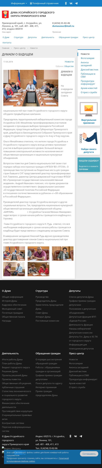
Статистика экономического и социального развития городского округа (16, 395)
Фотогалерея (87, 58)
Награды (6, 320)
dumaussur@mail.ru (63, 26)
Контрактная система (13, 423)
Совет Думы (42, 312)
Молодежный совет (12, 308)
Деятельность (47, 37)
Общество (69, 66)
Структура (18, 37)
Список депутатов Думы (81, 296)
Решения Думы (10, 371)
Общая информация (12, 296)
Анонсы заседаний (86, 64)
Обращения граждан (68, 37)
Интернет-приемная (46, 387)
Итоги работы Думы (12, 359)
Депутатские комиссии (80, 332)
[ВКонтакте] (72, 3)
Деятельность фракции (81, 324)
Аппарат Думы (43, 316)
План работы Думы (12, 363)
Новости (34, 48)
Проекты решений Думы (14, 375)
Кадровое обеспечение (14, 304)
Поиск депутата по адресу (49, 383)
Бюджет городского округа (16, 367)
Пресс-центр (88, 37)
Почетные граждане (12, 312)
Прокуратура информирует (88, 82)
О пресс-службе (89, 92)
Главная (5, 48)
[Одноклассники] (67, 3)
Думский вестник (89, 69)
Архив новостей (89, 88)
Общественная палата (13, 316)
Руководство (42, 296)
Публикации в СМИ (88, 75)
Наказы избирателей (80, 328)
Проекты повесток (11, 379)
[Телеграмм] (77, 3)
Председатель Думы (46, 300)
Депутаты (32, 37)
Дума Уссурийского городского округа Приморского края (32, 14)
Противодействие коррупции (17, 411)
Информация (18, 3)
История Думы (9, 300)
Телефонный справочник (45, 3)
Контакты (7, 42)
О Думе (6, 37)
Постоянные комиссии (47, 320)
